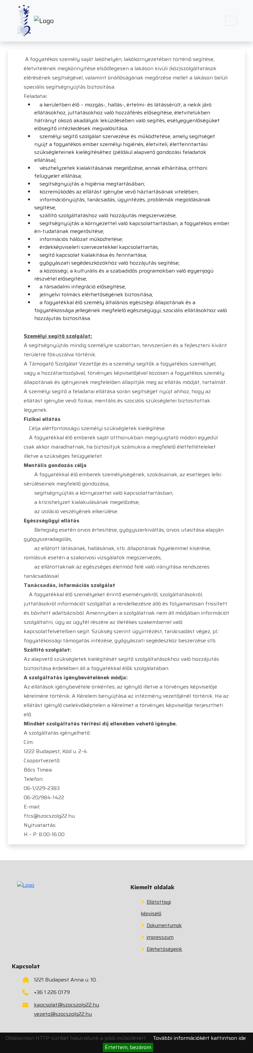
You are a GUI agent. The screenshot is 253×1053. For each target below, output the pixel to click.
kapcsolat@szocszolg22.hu (66, 1005)
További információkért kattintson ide (199, 1038)
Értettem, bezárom (128, 1047)
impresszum (160, 937)
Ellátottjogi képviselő (156, 908)
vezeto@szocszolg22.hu (63, 1014)
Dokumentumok (164, 925)
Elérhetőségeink (164, 949)
